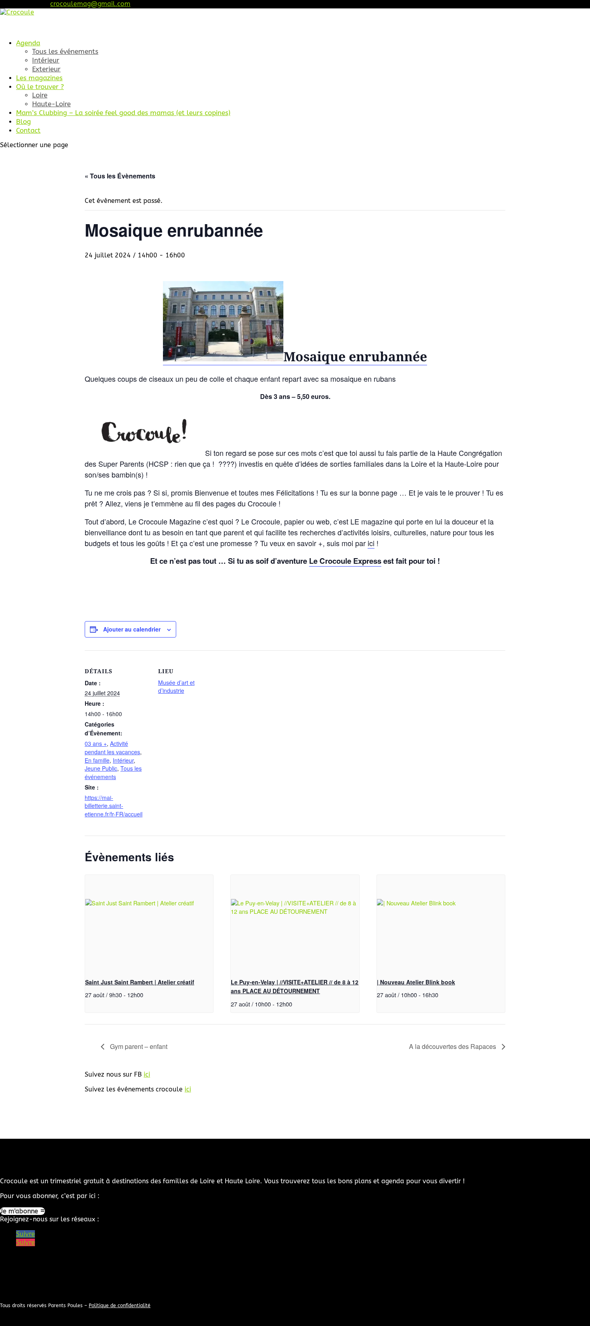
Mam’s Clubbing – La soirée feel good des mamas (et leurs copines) (123, 113)
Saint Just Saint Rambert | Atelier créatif (139, 982)
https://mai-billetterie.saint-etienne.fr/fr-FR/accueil (113, 806)
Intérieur (45, 60)
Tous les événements (65, 51)
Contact (28, 130)
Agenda (28, 43)
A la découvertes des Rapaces (453, 1046)
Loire (39, 95)
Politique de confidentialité (120, 1305)
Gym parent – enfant (137, 1046)
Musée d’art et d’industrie (176, 686)
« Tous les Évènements (120, 175)
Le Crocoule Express (345, 560)
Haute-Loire (51, 104)
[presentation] (149, 923)
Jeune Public (101, 768)
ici (371, 543)
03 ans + (96, 743)
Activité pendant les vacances (112, 747)
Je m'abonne (20, 1211)
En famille (97, 760)
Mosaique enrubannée (355, 356)
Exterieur (46, 69)
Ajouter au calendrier (132, 629)
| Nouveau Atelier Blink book (416, 982)
